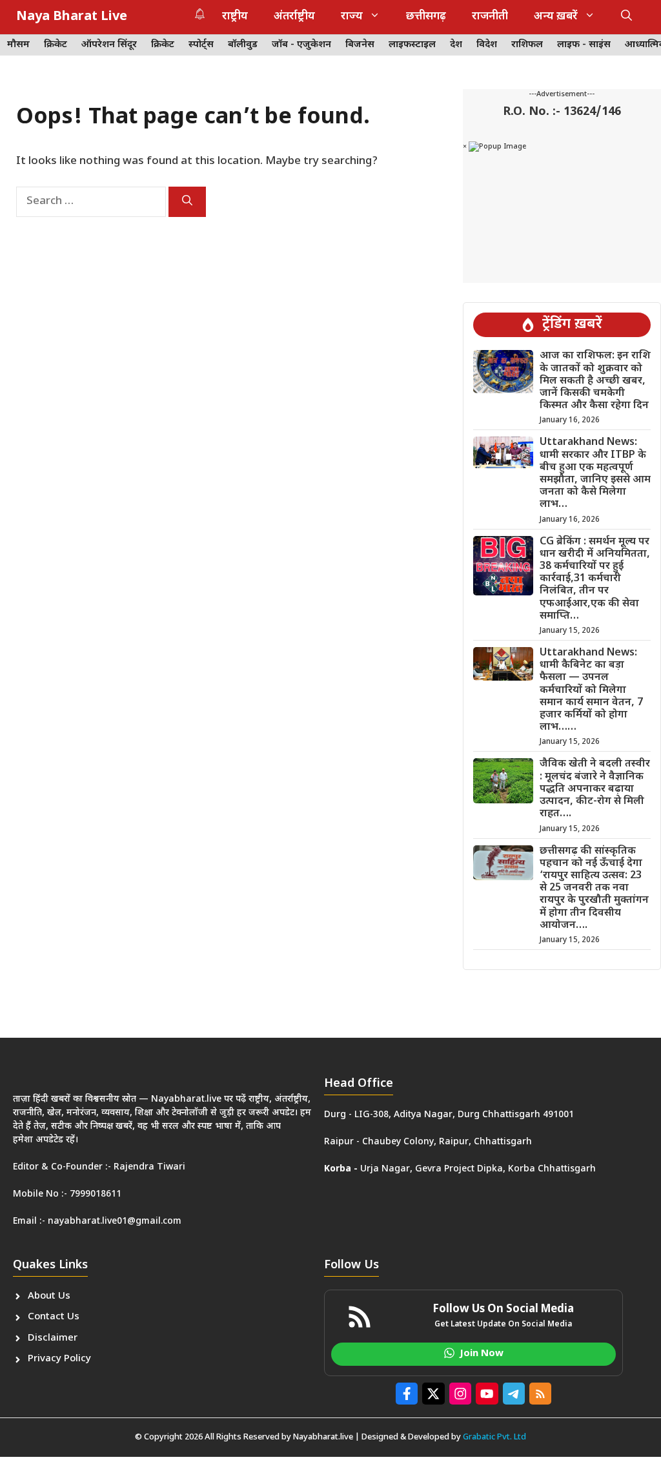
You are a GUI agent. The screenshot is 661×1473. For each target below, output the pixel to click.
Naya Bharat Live (71, 16)
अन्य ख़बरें (556, 17)
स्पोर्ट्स (201, 45)
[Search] (187, 202)
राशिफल (527, 45)
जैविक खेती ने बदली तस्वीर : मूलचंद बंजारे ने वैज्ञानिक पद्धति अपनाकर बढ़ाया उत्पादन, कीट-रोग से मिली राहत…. (595, 789)
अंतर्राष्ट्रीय (294, 17)
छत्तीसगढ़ (426, 17)
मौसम (18, 45)
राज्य (352, 17)
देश (456, 45)
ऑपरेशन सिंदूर (109, 45)
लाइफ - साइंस (584, 45)
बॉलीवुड (243, 45)
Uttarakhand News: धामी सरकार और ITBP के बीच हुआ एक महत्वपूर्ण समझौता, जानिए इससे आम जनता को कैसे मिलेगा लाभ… (595, 473)
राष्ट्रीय (235, 17)
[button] (626, 17)
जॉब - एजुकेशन (301, 45)
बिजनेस (359, 45)
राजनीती (490, 17)
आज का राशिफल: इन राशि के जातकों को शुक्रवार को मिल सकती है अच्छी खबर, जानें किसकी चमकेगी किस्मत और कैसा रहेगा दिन (595, 381)
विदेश (486, 45)
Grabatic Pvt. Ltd (494, 1437)
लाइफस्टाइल (412, 45)
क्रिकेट (55, 45)
